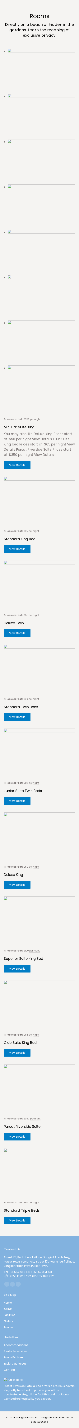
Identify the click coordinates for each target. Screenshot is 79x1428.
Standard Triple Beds (22, 1210)
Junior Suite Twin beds (23, 790)
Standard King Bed (19, 538)
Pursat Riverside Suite (22, 1126)
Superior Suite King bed (23, 958)
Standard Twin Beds (21, 706)
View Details (17, 465)
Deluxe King (13, 874)
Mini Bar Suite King (19, 427)
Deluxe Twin (14, 623)
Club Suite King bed (20, 1042)
